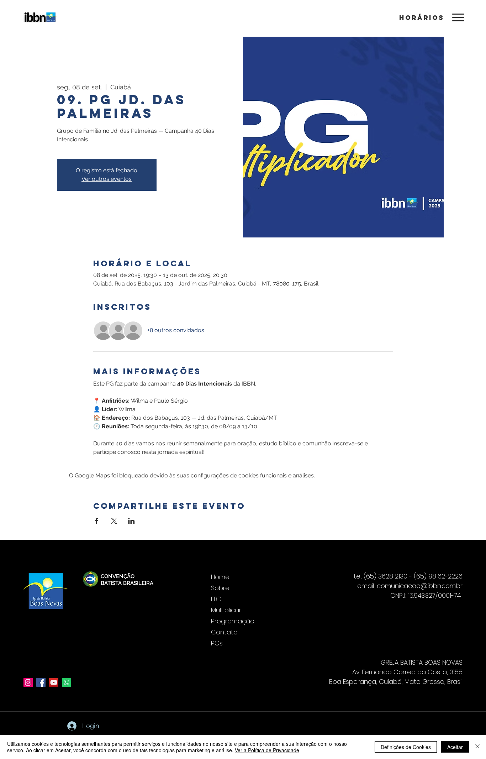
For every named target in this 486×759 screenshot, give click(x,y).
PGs (217, 643)
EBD (216, 599)
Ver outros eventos (106, 179)
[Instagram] (28, 682)
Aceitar (455, 746)
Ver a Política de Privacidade (267, 750)
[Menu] (458, 17)
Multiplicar (226, 610)
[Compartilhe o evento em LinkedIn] (131, 521)
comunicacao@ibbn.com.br (420, 585)
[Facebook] (41, 682)
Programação (232, 621)
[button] (420, 17)
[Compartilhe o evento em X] (114, 521)
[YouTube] (53, 682)
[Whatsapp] (66, 682)
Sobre (220, 587)
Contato (224, 632)
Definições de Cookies (406, 746)
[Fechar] (477, 746)
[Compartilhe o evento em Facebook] (96, 521)
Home (220, 576)
